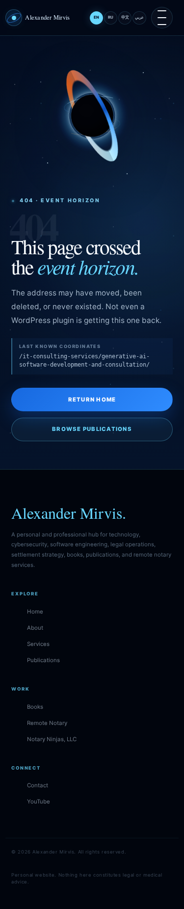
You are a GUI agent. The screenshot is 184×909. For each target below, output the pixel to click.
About (35, 627)
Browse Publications (92, 429)
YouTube (38, 801)
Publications (43, 660)
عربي (139, 17)
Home (35, 611)
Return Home (92, 399)
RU (110, 17)
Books (35, 706)
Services (38, 644)
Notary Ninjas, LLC (52, 739)
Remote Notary (47, 723)
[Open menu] (162, 17)
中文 (125, 17)
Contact (37, 785)
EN (96, 17)
